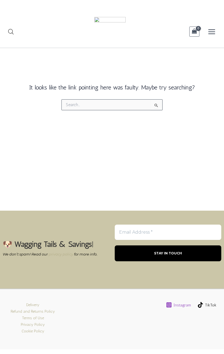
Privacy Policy (33, 324)
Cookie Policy (33, 331)
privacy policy (61, 254)
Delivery (32, 304)
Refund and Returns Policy (33, 311)
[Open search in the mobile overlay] (11, 31)
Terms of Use (33, 317)
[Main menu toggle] (212, 31)
